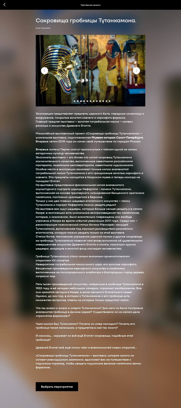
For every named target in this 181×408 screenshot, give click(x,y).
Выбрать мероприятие (57, 387)
